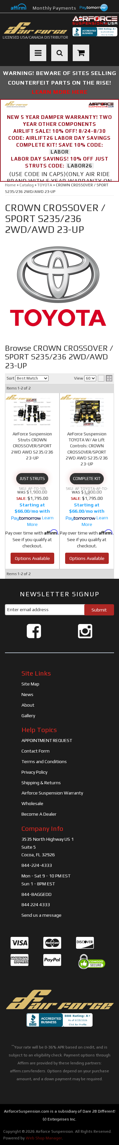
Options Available (32, 558)
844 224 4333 (35, 904)
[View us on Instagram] (85, 631)
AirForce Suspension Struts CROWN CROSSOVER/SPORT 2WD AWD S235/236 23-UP (32, 446)
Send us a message (41, 915)
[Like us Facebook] (34, 631)
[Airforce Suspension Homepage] (59, 999)
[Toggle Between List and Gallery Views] (105, 378)
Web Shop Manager (44, 1138)
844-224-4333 (36, 865)
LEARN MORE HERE (60, 92)
